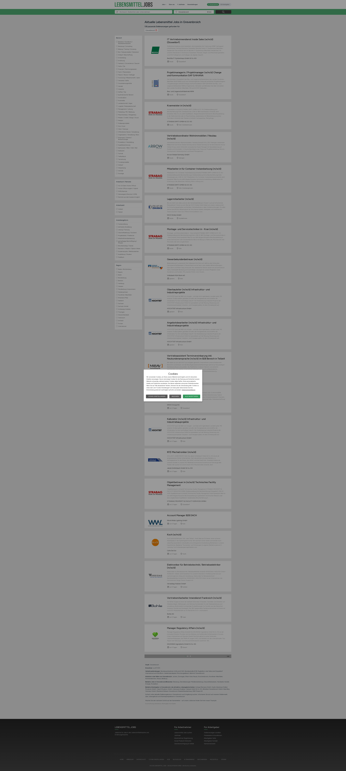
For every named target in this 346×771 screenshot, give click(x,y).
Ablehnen (175, 396)
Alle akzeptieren (191, 396)
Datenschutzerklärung (188, 390)
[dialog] (173, 385)
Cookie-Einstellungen (156, 396)
